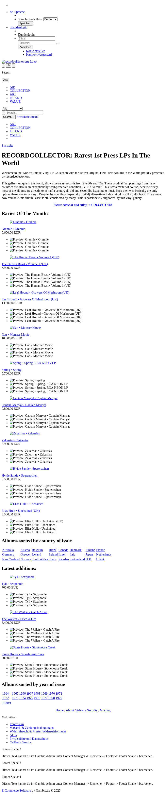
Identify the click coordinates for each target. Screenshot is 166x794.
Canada (63, 550)
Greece (25, 554)
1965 (15, 693)
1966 (22, 693)
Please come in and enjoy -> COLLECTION (83, 204)
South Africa (40, 559)
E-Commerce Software (16, 790)
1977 (44, 698)
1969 (44, 693)
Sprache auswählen (30, 19)
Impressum (17, 724)
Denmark (76, 550)
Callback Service (20, 742)
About (70, 710)
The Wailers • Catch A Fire (19, 619)
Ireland (53, 554)
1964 (5, 693)
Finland (90, 550)
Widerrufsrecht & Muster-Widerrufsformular (38, 731)
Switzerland (77, 559)
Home (60, 710)
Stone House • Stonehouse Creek (23, 654)
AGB (13, 735)
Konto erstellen (35, 51)
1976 (37, 698)
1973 (15, 698)
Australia (8, 550)
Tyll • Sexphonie (12, 583)
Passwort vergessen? (39, 54)
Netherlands (104, 554)
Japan (89, 554)
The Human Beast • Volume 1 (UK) (25, 264)
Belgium (37, 550)
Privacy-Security (87, 710)
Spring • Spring (11, 369)
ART (13, 94)
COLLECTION (20, 90)
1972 (5, 698)
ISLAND (16, 98)
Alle (12, 87)
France (100, 550)
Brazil (52, 550)
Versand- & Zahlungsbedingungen (32, 727)
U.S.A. (100, 559)
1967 (30, 693)
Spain (52, 559)
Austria (25, 550)
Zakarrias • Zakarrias (15, 440)
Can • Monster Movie (15, 334)
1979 (59, 698)
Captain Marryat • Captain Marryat (24, 405)
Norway (25, 559)
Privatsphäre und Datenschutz (29, 738)
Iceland (36, 554)
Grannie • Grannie (13, 229)
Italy (72, 554)
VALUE (15, 101)
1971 (59, 693)
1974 (22, 698)
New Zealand (11, 559)
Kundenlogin (18, 27)
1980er (6, 703)
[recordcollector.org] (19, 61)
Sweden (64, 559)
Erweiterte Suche (27, 116)
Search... (8, 116)
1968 (37, 693)
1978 (51, 698)
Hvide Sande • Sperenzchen (19, 475)
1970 (51, 693)
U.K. (89, 559)
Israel (62, 554)
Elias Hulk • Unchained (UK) (21, 510)
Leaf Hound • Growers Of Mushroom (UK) (30, 299)
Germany (8, 554)
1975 (30, 698)
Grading (105, 710)
